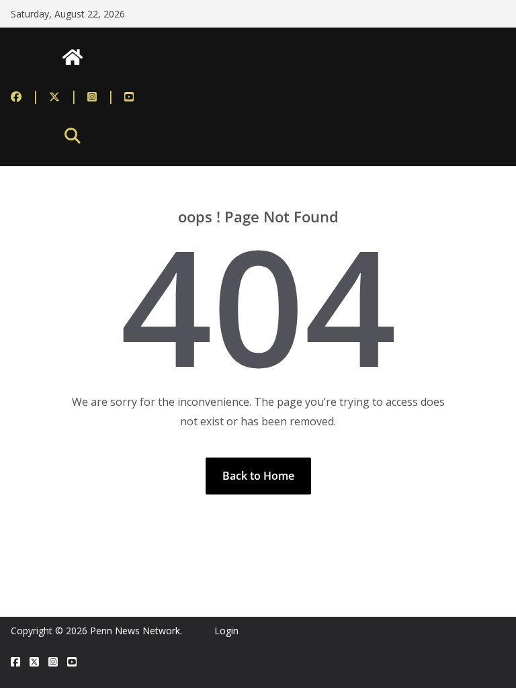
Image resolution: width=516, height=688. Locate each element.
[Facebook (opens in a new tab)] (25, 96)
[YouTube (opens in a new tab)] (129, 96)
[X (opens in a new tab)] (34, 662)
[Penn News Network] (72, 57)
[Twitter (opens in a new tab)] (63, 96)
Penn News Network (135, 630)
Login (226, 630)
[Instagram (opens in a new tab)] (101, 96)
